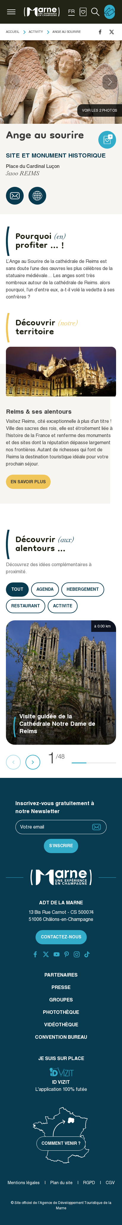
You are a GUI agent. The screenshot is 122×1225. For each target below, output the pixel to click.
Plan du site (61, 1182)
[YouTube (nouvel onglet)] (57, 954)
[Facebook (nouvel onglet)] (35, 954)
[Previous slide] (12, 82)
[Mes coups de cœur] (82, 12)
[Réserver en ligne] (109, 12)
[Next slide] (109, 82)
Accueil (12, 31)
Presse (61, 987)
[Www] (37, 196)
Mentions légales (24, 1182)
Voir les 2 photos (99, 110)
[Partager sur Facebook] (100, 32)
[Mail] (15, 196)
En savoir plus (28, 481)
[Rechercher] (95, 12)
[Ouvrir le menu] (11, 12)
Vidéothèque (61, 1024)
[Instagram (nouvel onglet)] (77, 954)
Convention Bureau (61, 1037)
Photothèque (61, 1012)
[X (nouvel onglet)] (46, 954)
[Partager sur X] (111, 32)
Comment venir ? (61, 1143)
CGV (110, 1182)
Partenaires (61, 975)
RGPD (89, 1182)
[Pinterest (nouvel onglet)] (66, 954)
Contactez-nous (61, 937)
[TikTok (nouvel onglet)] (87, 954)
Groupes (61, 1000)
